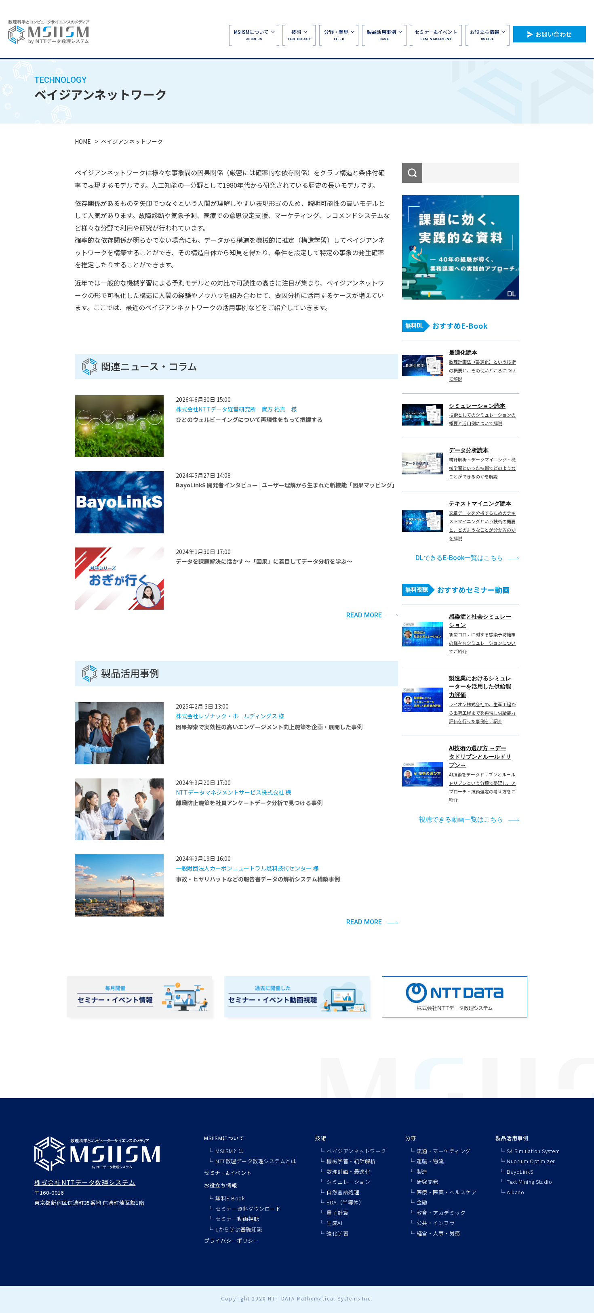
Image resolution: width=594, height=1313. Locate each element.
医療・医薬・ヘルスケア (447, 1192)
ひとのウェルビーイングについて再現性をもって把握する (249, 419)
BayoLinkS (520, 1171)
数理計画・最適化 (348, 1171)
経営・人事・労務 (438, 1233)
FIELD (336, 34)
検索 (412, 173)
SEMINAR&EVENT (436, 34)
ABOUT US (251, 34)
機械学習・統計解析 (351, 1161)
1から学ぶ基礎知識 (238, 1229)
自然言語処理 (342, 1192)
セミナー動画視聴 (237, 1219)
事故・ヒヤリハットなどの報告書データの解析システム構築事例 (258, 879)
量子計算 (337, 1213)
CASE (381, 34)
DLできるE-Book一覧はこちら (459, 558)
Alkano (515, 1192)
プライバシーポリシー (231, 1240)
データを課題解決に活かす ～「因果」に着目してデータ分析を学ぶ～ (264, 561)
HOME (83, 141)
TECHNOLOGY (299, 34)
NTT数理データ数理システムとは (255, 1161)
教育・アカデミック (441, 1213)
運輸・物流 (430, 1161)
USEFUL (484, 34)
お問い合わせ (553, 34)
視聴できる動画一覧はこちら (461, 819)
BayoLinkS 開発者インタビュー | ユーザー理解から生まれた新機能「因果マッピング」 (287, 485)
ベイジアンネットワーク (356, 1151)
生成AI (334, 1223)
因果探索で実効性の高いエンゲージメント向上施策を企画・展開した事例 (269, 727)
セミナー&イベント (228, 1173)
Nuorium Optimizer (531, 1161)
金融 (422, 1202)
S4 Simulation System (533, 1151)
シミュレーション (348, 1181)
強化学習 (337, 1233)
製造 (422, 1171)
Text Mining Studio (529, 1181)
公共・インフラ (436, 1223)
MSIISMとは (229, 1151)
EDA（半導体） (345, 1202)
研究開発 (427, 1181)
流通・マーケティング (444, 1151)
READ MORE (364, 615)
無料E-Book (230, 1198)
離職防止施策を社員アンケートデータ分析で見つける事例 (249, 803)
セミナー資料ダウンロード (248, 1208)
